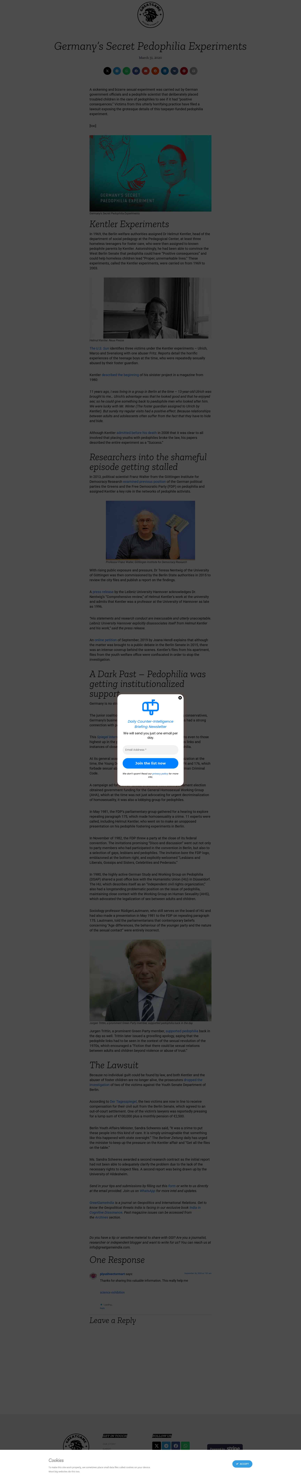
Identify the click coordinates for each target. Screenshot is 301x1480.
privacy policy (160, 773)
